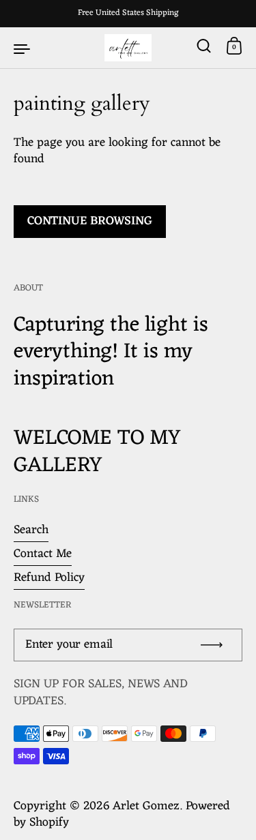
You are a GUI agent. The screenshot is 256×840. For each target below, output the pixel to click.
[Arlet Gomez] (128, 47)
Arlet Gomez (146, 806)
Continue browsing (89, 221)
